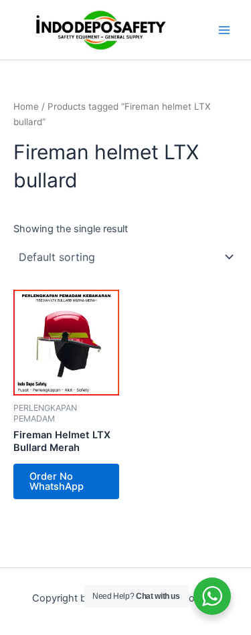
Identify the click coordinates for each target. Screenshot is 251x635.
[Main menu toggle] (224, 29)
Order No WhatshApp (56, 481)
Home (26, 106)
